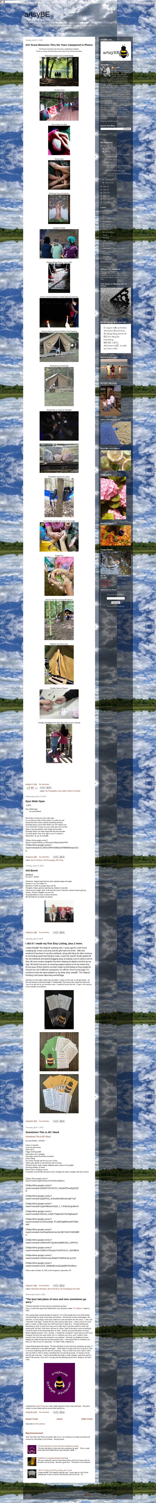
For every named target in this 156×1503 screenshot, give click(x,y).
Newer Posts (32, 1419)
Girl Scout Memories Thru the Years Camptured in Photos (59, 45)
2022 (105, 146)
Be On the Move (37, 860)
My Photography (51, 791)
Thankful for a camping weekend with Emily (53, 1458)
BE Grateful (106, 221)
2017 (105, 196)
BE (103, 216)
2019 (105, 190)
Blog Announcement (34, 1433)
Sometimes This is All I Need (42, 1132)
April (107, 152)
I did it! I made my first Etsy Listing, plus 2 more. (54, 943)
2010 (105, 202)
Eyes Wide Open (35, 801)
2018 (105, 193)
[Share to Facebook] (48, 787)
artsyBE (37, 14)
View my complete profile (109, 121)
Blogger (87, 1495)
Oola (104, 251)
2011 (105, 199)
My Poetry (59, 860)
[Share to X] (45, 787)
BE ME (105, 229)
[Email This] (41, 787)
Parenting (105, 254)
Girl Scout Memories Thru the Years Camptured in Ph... (117, 155)
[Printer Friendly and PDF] (32, 788)
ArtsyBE (105, 213)
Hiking (104, 235)
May (107, 149)
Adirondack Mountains (39, 1289)
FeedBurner (120, 606)
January (108, 183)
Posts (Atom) (40, 1424)
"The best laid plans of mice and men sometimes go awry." (58, 1446)
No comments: (44, 784)
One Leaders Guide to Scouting (69, 791)
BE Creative (106, 219)
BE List (105, 227)
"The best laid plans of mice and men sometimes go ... (117, 175)
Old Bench (32, 870)
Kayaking (105, 238)
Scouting (105, 257)
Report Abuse (106, 262)
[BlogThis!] (43, 787)
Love (104, 240)
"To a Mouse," (78, 1308)
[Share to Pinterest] (50, 787)
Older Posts (87, 1419)
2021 (105, 187)
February (108, 179)
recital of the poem (42, 1406)
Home (60, 1419)
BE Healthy (106, 224)
